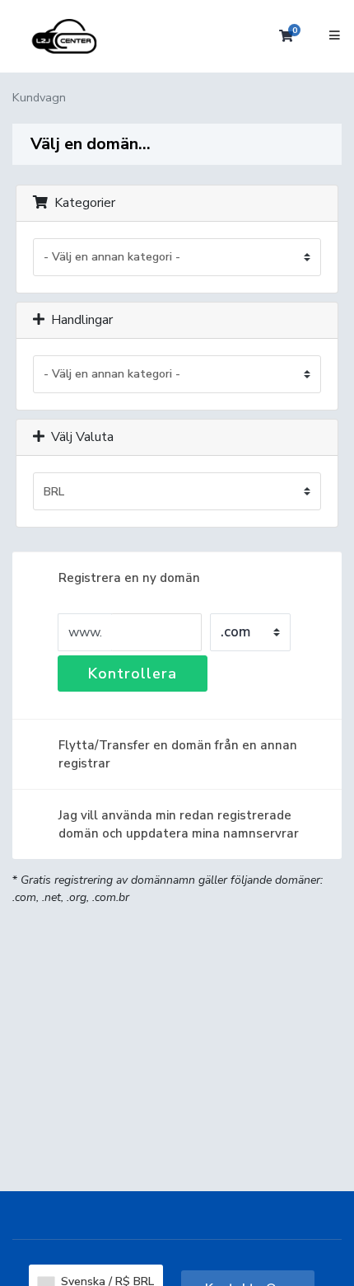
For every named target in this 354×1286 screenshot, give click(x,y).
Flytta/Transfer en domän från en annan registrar (177, 754)
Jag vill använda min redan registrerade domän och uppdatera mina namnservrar (178, 824)
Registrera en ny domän (129, 578)
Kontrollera (132, 673)
